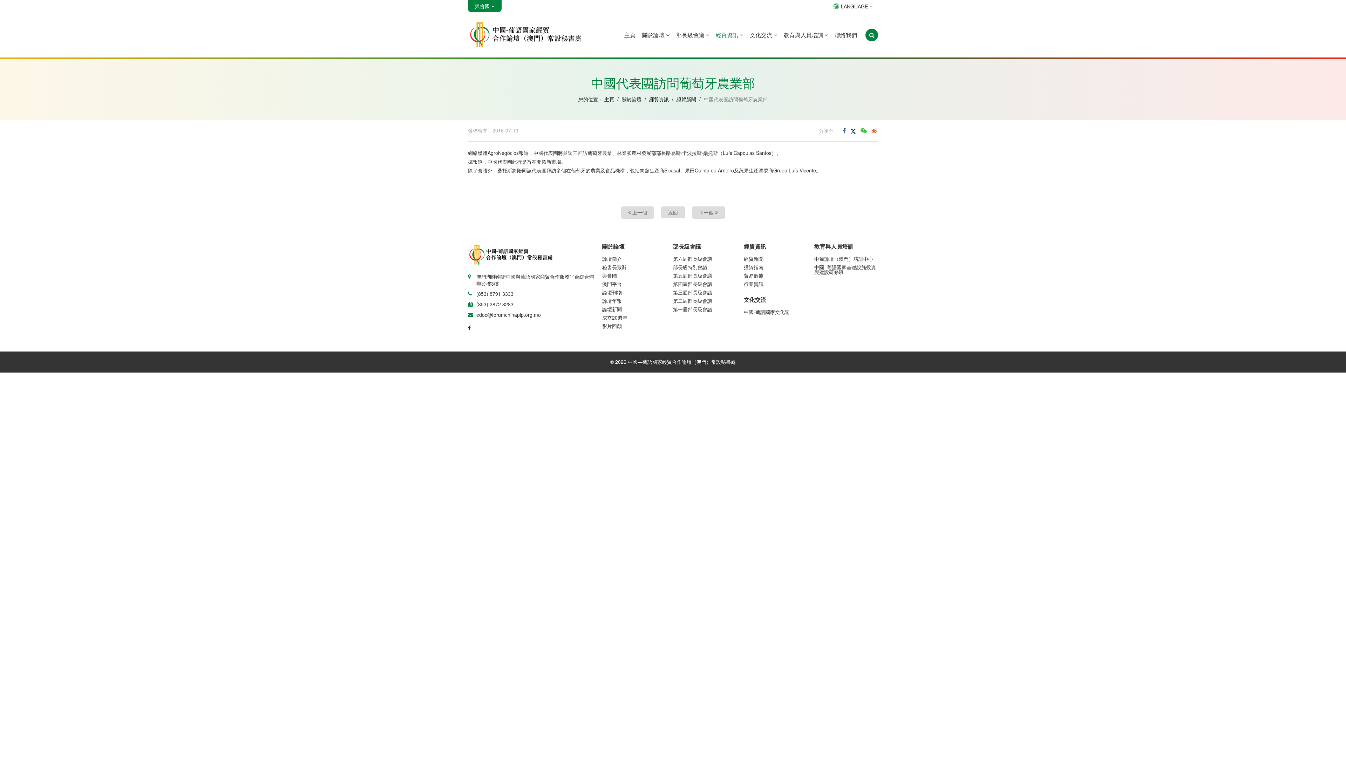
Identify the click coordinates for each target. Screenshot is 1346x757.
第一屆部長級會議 (692, 309)
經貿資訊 (728, 35)
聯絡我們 (846, 35)
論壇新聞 (612, 309)
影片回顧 (612, 325)
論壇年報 (612, 300)
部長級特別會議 (690, 267)
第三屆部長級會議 (692, 292)
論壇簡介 (612, 258)
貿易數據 (753, 275)
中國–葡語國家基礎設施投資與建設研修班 (845, 269)
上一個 (639, 212)
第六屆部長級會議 (692, 258)
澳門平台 (612, 283)
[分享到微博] (874, 131)
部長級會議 (691, 35)
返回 (673, 212)
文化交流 (762, 35)
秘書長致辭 (614, 267)
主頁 (629, 35)
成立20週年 (614, 317)
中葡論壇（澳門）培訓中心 (843, 258)
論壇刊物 (612, 292)
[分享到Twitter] (853, 131)
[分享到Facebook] (844, 131)
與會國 (609, 275)
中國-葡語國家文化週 (767, 311)
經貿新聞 (686, 99)
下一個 (707, 212)
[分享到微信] (864, 131)
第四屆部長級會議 (692, 283)
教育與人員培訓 (804, 35)
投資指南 (753, 267)
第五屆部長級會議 (692, 275)
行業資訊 (753, 283)
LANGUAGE (854, 6)
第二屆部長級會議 (692, 300)
